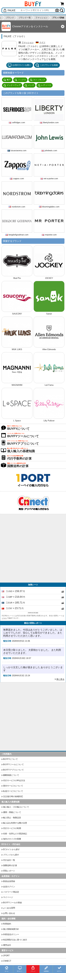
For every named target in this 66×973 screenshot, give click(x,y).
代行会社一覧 (9, 860)
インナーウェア (14, 85)
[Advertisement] (33, 548)
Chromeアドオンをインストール (30, 26)
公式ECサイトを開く (21, 65)
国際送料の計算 (10, 865)
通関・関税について (12, 812)
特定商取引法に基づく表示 (15, 940)
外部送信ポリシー (11, 934)
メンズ (31, 85)
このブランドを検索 (49, 65)
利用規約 (7, 924)
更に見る (60, 679)
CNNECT (7, 961)
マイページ (8, 897)
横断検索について (11, 775)
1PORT (6, 955)
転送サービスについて (13, 791)
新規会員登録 (9, 881)
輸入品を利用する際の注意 (15, 823)
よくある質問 (9, 908)
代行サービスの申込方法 (14, 780)
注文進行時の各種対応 (13, 796)
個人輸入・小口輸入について (16, 807)
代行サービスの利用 (12, 828)
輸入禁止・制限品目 (12, 817)
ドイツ (42, 42)
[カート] (62, 3)
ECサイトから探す (11, 849)
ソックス (22, 80)
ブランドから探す (11, 855)
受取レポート (9, 871)
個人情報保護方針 (11, 929)
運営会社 (7, 945)
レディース (46, 85)
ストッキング (39, 80)
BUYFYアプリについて (13, 770)
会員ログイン (9, 886)
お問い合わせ (9, 913)
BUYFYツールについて (13, 764)
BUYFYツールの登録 (12, 902)
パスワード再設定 (11, 892)
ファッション (28, 42)
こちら (4, 618)
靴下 (9, 80)
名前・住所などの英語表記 (15, 833)
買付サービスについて (13, 786)
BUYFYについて (10, 759)
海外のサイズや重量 (12, 839)
